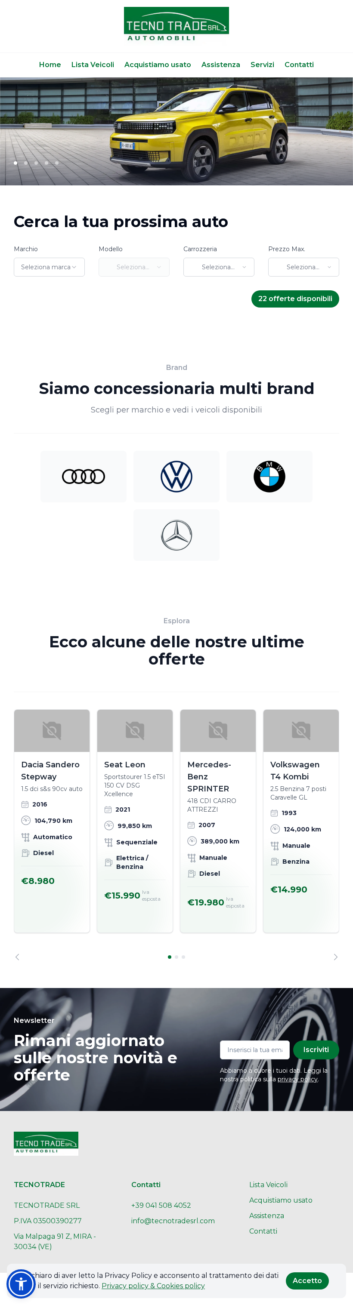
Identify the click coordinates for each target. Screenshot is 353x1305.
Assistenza (220, 65)
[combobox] (49, 267)
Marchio (26, 249)
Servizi (262, 65)
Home (50, 65)
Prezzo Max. (286, 249)
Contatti (299, 65)
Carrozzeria (200, 249)
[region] (176, 834)
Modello (111, 249)
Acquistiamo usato (157, 65)
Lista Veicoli (92, 65)
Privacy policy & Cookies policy (153, 1286)
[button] (21, 1283)
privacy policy (298, 1079)
